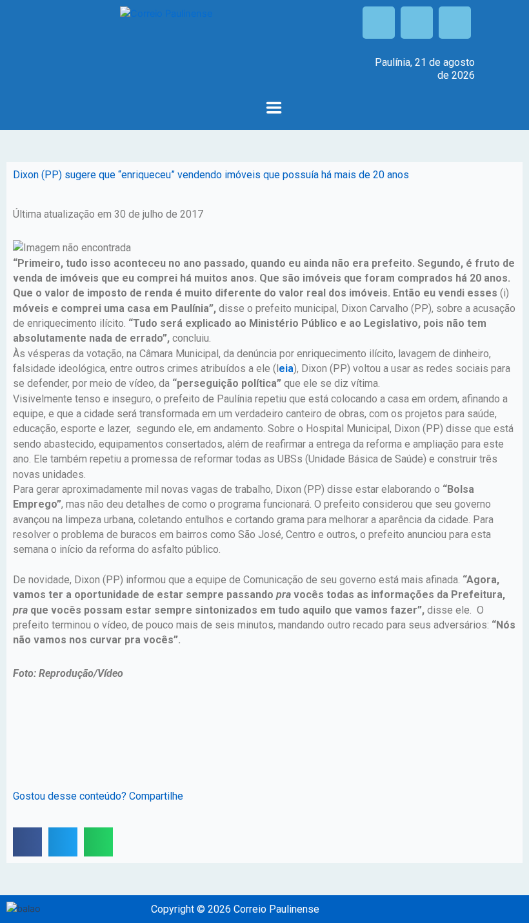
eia (286, 368)
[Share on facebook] (27, 841)
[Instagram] (417, 22)
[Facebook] (379, 22)
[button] (274, 109)
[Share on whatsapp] (98, 841)
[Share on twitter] (62, 841)
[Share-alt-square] (455, 22)
